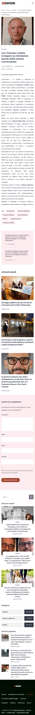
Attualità (3, 49)
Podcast (4, 703)
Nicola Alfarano (23, 215)
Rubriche (21, 703)
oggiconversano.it (19, 710)
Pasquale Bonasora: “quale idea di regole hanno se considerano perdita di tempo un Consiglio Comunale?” (17, 237)
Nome (3, 434)
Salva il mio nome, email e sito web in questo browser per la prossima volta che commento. (17, 471)
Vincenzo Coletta (8, 223)
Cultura (17, 522)
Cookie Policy (11, 712)
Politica (17, 553)
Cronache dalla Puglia (9, 699)
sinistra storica (16, 219)
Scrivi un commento (7, 69)
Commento (4, 415)
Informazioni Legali (23, 712)
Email (3, 445)
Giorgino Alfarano (8, 215)
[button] (3, 711)
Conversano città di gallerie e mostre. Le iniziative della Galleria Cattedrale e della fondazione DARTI (17, 342)
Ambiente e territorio (16, 695)
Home (3, 695)
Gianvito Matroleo (23, 211)
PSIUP (5, 219)
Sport (29, 703)
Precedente (11, 244)
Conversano (10, 211)
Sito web (3, 456)
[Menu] (33, 3)
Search (31, 497)
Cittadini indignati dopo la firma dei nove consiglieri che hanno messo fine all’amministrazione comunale (16, 253)
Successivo (8, 260)
